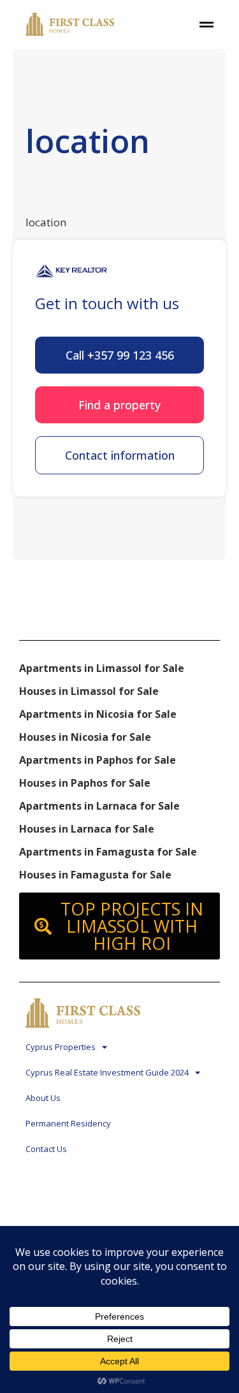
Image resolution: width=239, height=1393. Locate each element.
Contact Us (46, 1149)
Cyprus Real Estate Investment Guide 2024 (107, 1072)
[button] (119, 355)
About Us (43, 1098)
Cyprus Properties (60, 1047)
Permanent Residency (68, 1123)
